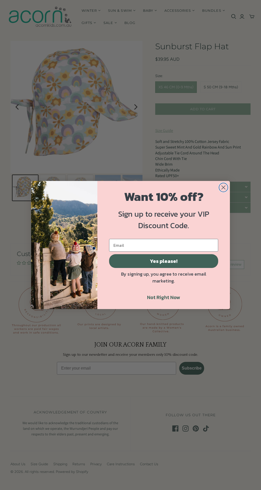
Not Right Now (163, 297)
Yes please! (163, 261)
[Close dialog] (223, 187)
